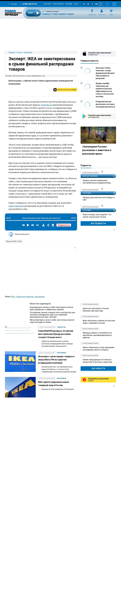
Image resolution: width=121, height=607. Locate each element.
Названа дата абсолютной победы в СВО (99, 198)
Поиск (107, 3)
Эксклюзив (40, 296)
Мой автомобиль (89, 176)
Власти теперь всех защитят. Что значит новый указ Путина (97, 215)
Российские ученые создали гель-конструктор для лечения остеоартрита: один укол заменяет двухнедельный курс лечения (52, 314)
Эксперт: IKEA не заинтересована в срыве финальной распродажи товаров (42, 64)
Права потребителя (25, 296)
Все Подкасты (98, 223)
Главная (12, 52)
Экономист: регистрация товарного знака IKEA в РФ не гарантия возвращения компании (56, 359)
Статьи (19, 52)
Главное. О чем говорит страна (58, 14)
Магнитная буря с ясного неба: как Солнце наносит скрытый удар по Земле (52, 321)
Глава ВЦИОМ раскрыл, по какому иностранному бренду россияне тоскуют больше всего (55, 334)
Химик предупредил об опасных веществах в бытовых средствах (97, 360)
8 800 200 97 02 (30, 4)
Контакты (47, 4)
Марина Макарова (22, 234)
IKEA (13, 296)
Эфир (111, 15)
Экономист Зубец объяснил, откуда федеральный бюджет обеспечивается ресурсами (105, 73)
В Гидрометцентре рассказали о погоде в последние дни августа (105, 104)
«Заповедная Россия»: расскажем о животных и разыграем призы (96, 150)
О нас (76, 4)
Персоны (101, 15)
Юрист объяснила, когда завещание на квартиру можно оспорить (98, 348)
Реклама (68, 4)
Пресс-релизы (58, 4)
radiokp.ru (47, 104)
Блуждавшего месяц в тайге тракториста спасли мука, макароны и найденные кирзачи (51, 308)
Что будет (86, 193)
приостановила (16, 205)
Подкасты (92, 15)
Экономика (28, 52)
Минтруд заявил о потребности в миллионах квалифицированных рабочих (97, 335)
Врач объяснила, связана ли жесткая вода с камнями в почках (99, 321)
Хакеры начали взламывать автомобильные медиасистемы (97, 181)
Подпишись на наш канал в (66, 89)
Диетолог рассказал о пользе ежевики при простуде (96, 309)
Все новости (98, 368)
